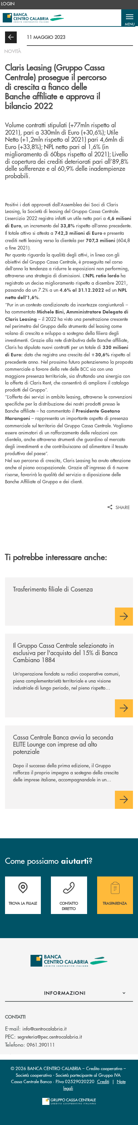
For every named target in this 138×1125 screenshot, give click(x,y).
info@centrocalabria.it (44, 1028)
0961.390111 (41, 1044)
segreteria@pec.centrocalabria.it (49, 1036)
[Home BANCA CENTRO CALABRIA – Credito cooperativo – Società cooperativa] (33, 17)
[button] (129, 17)
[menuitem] (8, 3)
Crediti (103, 1081)
